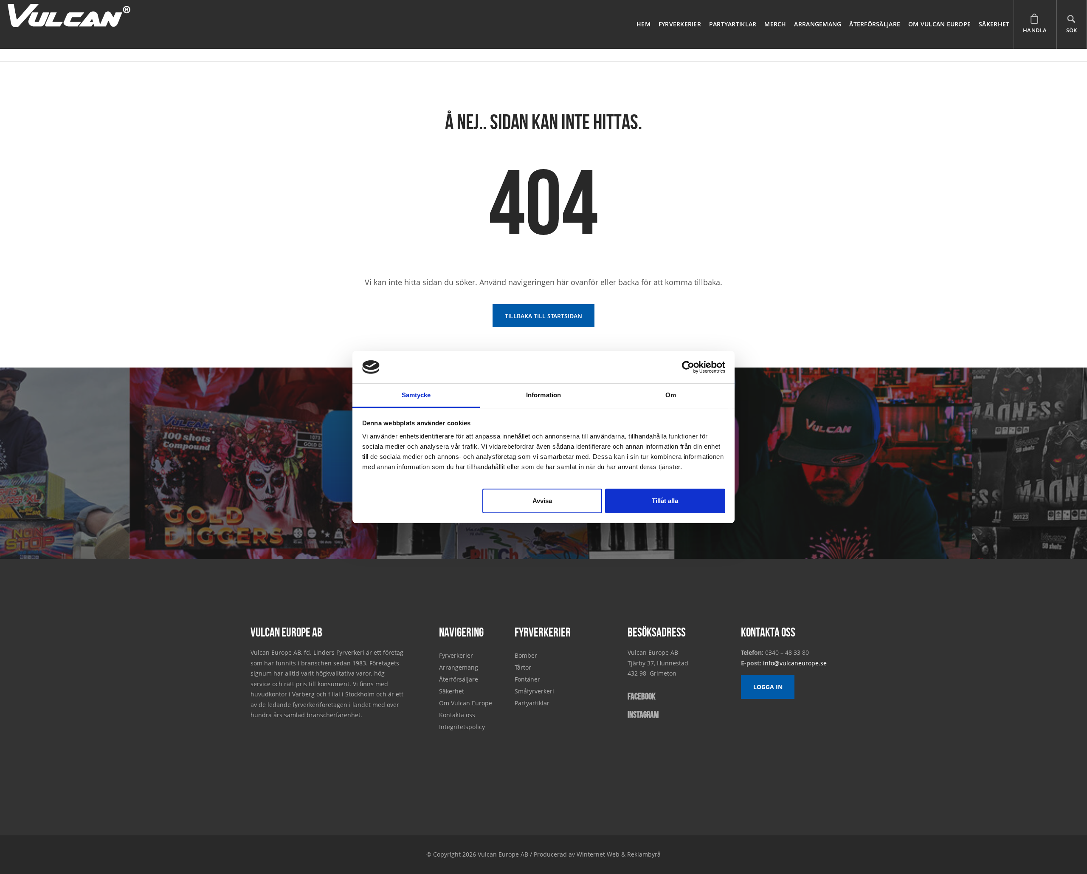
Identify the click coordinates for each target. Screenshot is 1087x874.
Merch (775, 24)
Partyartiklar (733, 24)
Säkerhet (994, 24)
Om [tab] (670, 395)
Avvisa (542, 500)
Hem (643, 24)
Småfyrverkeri (534, 691)
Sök (1071, 30)
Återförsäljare (874, 24)
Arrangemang (817, 24)
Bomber (526, 655)
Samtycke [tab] (416, 395)
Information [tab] (543, 395)
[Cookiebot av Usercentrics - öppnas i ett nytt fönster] (688, 367)
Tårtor (523, 667)
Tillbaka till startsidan (543, 316)
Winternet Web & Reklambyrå (619, 854)
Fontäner (527, 679)
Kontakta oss (457, 715)
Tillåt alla (665, 500)
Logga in (768, 687)
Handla (1035, 30)
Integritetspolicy (462, 727)
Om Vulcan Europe (939, 24)
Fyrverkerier (680, 24)
